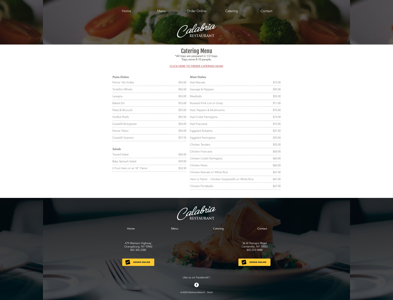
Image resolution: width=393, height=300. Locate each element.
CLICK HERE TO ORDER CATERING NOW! (196, 66)
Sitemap (210, 292)
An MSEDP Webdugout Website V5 (192, 292)
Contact (266, 11)
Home (126, 11)
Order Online (196, 11)
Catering (231, 11)
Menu (161, 11)
